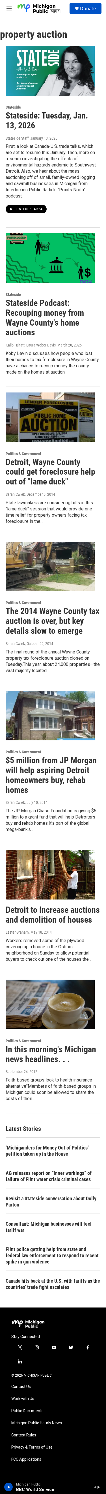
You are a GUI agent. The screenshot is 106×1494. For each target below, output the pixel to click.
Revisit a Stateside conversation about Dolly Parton (51, 1201)
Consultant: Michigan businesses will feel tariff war (49, 1227)
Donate (88, 8)
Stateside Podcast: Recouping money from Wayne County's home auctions (45, 317)
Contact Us (21, 1387)
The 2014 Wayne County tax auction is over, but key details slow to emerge (52, 621)
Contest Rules (23, 1435)
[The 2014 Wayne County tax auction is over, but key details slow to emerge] (50, 566)
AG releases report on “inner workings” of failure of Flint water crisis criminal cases (49, 1176)
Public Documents (27, 1411)
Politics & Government (23, 453)
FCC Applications (26, 1459)
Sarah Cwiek (15, 494)
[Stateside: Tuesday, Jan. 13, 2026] (50, 71)
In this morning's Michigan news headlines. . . (51, 1054)
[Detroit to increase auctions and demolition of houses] (50, 875)
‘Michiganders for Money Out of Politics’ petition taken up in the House (47, 1151)
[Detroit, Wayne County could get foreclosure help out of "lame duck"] (50, 417)
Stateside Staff (17, 138)
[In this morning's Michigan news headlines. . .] (50, 1004)
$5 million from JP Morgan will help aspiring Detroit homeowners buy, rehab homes (51, 775)
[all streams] (98, 1487)
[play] (8, 1487)
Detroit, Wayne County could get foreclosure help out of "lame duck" (50, 472)
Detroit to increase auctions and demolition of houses (53, 915)
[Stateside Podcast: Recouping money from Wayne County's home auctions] (50, 258)
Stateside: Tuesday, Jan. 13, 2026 (47, 120)
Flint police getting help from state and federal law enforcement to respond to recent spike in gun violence (52, 1255)
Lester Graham (17, 932)
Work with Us (22, 1399)
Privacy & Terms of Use (32, 1447)
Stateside (13, 107)
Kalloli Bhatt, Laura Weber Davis (31, 345)
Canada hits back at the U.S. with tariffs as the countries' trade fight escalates (53, 1284)
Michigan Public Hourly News (36, 1423)
